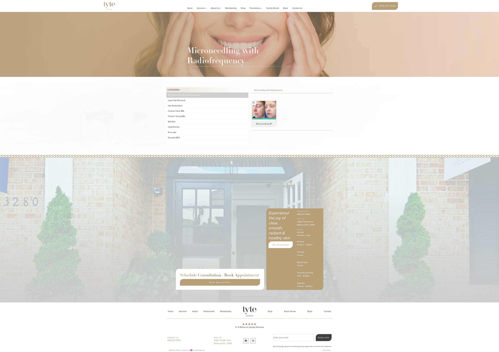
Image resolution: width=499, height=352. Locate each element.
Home (190, 8)
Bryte (285, 8)
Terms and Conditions (323, 346)
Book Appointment (220, 282)
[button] (202, 8)
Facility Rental (272, 8)
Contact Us (297, 8)
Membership (231, 8)
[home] (109, 6)
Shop (243, 8)
